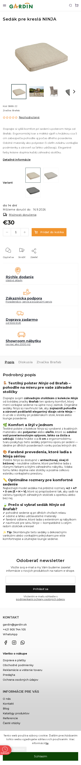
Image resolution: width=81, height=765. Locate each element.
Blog (6, 708)
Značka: (11, 110)
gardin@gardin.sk (15, 624)
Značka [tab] (49, 362)
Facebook (5, 642)
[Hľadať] (70, 5)
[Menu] (4, 5)
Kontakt (8, 703)
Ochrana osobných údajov (20, 679)
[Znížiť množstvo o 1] (7, 232)
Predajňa (9, 675)
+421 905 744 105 (14, 629)
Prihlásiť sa (40, 589)
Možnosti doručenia (22, 214)
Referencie (10, 718)
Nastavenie (19, 749)
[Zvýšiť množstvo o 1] (25, 232)
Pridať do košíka (52, 232)
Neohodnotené (29, 117)
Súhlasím (40, 756)
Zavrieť (68, 262)
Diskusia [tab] (25, 362)
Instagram (14, 642)
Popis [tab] (10, 362)
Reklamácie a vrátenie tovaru (22, 670)
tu (47, 743)
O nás (7, 699)
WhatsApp (10, 634)
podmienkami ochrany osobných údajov (40, 599)
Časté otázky (11, 723)
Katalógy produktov (16, 713)
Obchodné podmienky (18, 665)
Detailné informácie (17, 159)
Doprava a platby (14, 660)
